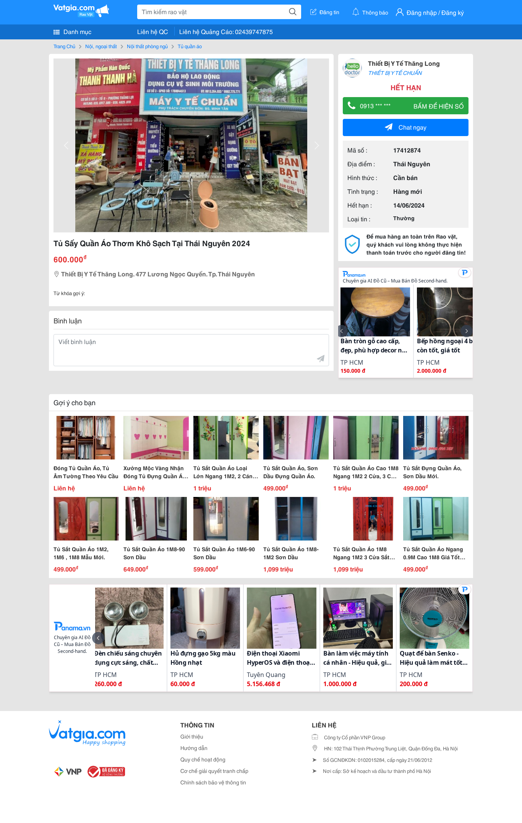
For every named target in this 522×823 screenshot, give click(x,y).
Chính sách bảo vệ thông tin (213, 782)
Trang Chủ (64, 45)
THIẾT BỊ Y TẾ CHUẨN (394, 72)
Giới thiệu (191, 736)
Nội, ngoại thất (101, 45)
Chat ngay (412, 126)
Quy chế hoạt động (202, 759)
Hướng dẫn (194, 748)
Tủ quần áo (190, 45)
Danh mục (76, 31)
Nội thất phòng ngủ (147, 45)
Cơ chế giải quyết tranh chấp (214, 770)
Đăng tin (329, 12)
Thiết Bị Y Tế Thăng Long (404, 62)
